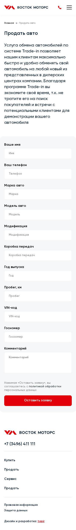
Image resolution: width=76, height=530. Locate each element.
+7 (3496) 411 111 (19, 444)
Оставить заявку (38, 400)
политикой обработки (45, 386)
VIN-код (10, 308)
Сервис (10, 479)
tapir (41, 521)
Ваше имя (12, 145)
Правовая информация (21, 504)
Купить (9, 460)
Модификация (15, 226)
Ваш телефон (15, 165)
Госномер (12, 328)
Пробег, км (13, 287)
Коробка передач (19, 246)
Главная (9, 23)
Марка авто (14, 185)
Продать (11, 469)
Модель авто (15, 206)
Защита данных (15, 510)
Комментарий (15, 348)
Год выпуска (14, 267)
